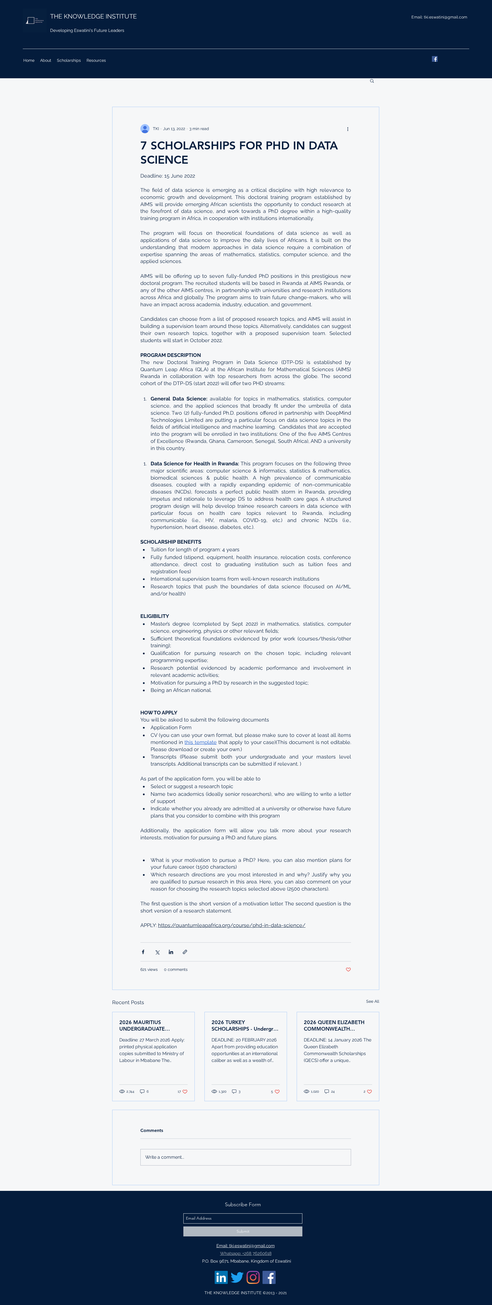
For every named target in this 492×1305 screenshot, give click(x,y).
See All (372, 1001)
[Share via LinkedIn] (171, 952)
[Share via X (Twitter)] (157, 952)
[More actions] (347, 128)
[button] (372, 80)
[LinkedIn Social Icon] (221, 1277)
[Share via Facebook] (143, 952)
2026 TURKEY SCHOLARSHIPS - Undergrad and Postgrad (245, 1025)
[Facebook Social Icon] (269, 1277)
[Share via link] (185, 952)
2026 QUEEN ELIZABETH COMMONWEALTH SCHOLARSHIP (334, 1025)
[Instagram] (253, 1277)
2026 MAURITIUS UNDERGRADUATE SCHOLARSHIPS (142, 1025)
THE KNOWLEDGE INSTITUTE (93, 16)
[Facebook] (435, 59)
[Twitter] (237, 1277)
